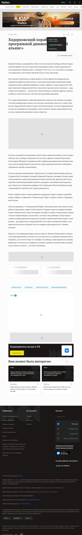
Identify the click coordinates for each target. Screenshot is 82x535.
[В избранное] (37, 384)
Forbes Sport (13, 384)
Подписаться (17, 353)
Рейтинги (26, 7)
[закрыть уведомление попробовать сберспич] (64, 40)
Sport (70, 7)
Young (76, 7)
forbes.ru (20, 476)
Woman (63, 7)
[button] (79, 2)
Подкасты (44, 7)
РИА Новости (48, 70)
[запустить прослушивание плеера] (64, 34)
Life (57, 7)
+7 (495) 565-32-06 (25, 504)
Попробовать (52, 49)
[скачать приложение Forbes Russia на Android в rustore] (63, 453)
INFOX (27, 518)
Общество (46, 384)
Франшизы (35, 7)
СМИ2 (6, 518)
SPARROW (17, 518)
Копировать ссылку (66, 55)
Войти (63, 2)
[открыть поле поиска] (74, 2)
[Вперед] (76, 271)
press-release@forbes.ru (32, 500)
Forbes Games (12, 7)
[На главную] (6, 2)
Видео (52, 7)
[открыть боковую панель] (70, 2)
